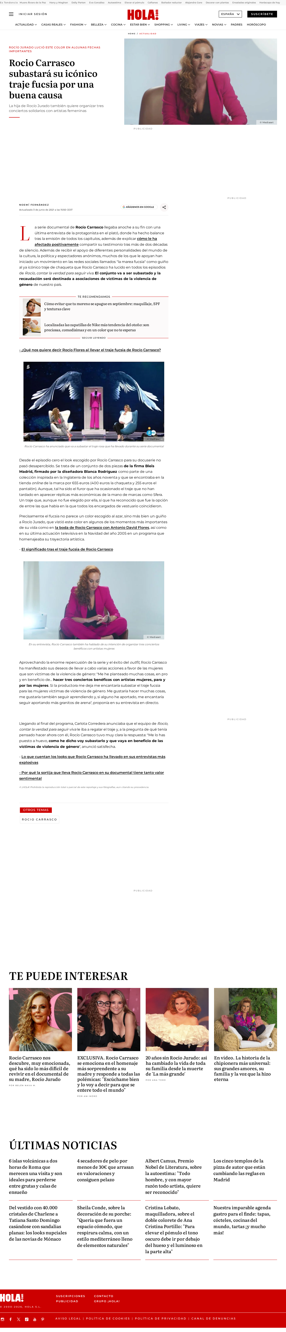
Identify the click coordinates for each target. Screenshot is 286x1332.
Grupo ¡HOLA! (107, 1301)
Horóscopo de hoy (269, 2)
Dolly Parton (79, 2)
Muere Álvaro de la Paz (33, 2)
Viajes (199, 24)
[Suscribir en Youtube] (35, 1319)
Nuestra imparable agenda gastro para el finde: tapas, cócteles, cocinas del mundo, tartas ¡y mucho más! (242, 1220)
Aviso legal (68, 1318)
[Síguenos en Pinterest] (43, 1319)
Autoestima (114, 2)
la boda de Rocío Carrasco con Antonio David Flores (102, 527)
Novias (217, 24)
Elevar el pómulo (134, 2)
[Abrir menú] (11, 14)
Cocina (116, 24)
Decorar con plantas (217, 2)
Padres (236, 24)
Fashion (76, 24)
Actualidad (24, 24)
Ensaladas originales (244, 2)
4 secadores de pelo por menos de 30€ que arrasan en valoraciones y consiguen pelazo (105, 1170)
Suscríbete (262, 14)
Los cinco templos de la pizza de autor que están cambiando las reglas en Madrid (239, 1170)
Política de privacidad (161, 1318)
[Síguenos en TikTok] (27, 1319)
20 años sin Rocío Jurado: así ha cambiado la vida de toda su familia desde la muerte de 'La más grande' (176, 1065)
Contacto (104, 1296)
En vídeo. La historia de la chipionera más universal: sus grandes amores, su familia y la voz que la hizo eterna (242, 1068)
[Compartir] (164, 207)
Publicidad (67, 1301)
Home (132, 33)
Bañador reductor (171, 2)
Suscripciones (70, 1296)
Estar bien (138, 24)
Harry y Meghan (58, 2)
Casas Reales (52, 24)
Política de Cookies (108, 1318)
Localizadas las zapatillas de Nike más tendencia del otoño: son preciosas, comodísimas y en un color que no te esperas (96, 327)
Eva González (96, 2)
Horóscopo (256, 24)
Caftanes (153, 2)
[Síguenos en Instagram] (3, 1319)
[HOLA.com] (143, 15)
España (227, 14)
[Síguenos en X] (19, 1319)
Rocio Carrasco (39, 819)
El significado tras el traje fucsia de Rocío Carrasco (67, 549)
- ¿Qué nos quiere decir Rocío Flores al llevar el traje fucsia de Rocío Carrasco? (90, 350)
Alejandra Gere (193, 2)
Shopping (162, 24)
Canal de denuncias (213, 1318)
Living (182, 24)
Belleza (97, 24)
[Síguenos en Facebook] (11, 1319)
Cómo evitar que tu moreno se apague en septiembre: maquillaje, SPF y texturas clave (102, 306)
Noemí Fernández (34, 204)
